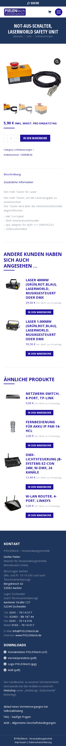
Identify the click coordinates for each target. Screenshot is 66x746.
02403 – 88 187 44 (22, 616)
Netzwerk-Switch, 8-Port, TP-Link (42, 395)
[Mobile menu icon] (58, 12)
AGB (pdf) (13, 670)
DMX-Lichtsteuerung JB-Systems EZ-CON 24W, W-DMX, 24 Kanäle (44, 463)
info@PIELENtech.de (26, 631)
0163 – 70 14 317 (23, 625)
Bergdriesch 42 (13, 583)
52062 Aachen (13, 588)
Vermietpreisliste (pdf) (21, 658)
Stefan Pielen (12, 556)
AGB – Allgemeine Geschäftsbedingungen (30, 723)
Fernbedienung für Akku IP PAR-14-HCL (43, 426)
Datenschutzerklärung (40, 742)
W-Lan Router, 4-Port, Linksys (41, 498)
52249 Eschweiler (15, 606)
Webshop (10, 690)
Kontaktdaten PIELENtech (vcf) (26, 652)
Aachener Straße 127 (17, 602)
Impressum (20, 742)
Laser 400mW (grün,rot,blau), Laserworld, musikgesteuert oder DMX (41, 289)
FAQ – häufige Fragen (17, 717)
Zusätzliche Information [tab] (18, 182)
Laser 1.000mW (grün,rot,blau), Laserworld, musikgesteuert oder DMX (41, 330)
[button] (57, 61)
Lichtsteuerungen (23, 149)
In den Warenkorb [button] (39, 312)
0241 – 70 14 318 (20, 621)
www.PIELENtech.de (28, 635)
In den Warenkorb (35, 138)
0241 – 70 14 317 (21, 612)
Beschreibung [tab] (12, 174)
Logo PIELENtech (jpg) (21, 664)
